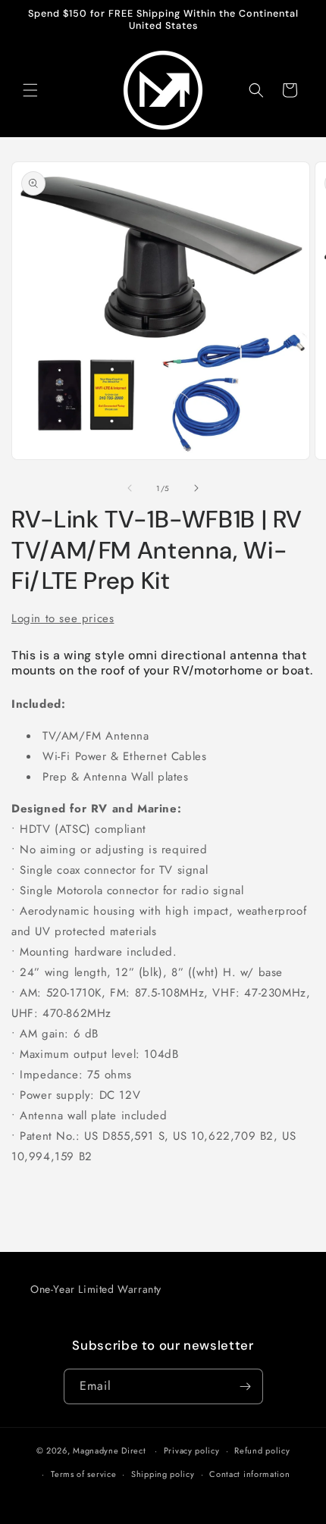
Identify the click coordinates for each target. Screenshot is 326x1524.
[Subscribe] (245, 1386)
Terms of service (83, 1474)
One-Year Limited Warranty (95, 1289)
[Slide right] (196, 488)
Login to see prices (62, 618)
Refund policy (262, 1450)
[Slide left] (129, 488)
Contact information (249, 1474)
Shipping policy (163, 1474)
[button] (30, 90)
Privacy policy (192, 1450)
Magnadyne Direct (109, 1450)
